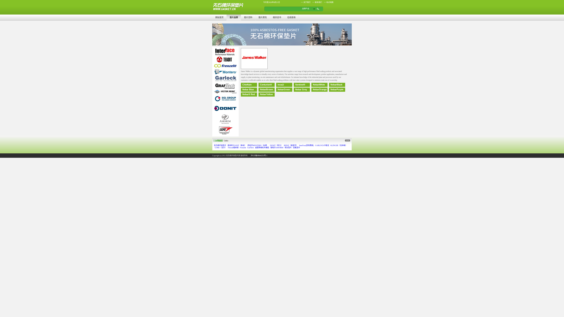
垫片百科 (248, 17)
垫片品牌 (234, 17)
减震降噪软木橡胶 (262, 148)
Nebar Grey (301, 89)
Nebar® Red (248, 94)
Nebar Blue (248, 89)
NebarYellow (266, 94)
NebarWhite (319, 84)
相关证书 (277, 17)
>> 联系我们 (317, 2)
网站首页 (219, 17)
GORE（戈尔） (221, 148)
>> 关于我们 (305, 2)
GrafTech (250, 148)
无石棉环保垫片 (220, 145)
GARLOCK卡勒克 (322, 145)
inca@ (281, 84)
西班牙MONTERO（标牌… (258, 145)
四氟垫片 (296, 148)
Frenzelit (243, 148)
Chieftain (247, 84)
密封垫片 (288, 148)
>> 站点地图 (328, 2)
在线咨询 (291, 17)
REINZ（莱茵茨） (291, 145)
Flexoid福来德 (233, 148)
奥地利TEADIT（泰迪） (237, 145)
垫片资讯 (262, 17)
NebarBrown (266, 89)
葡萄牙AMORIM (276, 148)
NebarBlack (336, 84)
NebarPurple (336, 89)
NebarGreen (284, 89)
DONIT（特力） (276, 145)
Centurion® (266, 84)
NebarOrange (320, 89)
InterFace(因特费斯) (306, 145)
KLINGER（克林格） (338, 145)
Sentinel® (300, 84)
